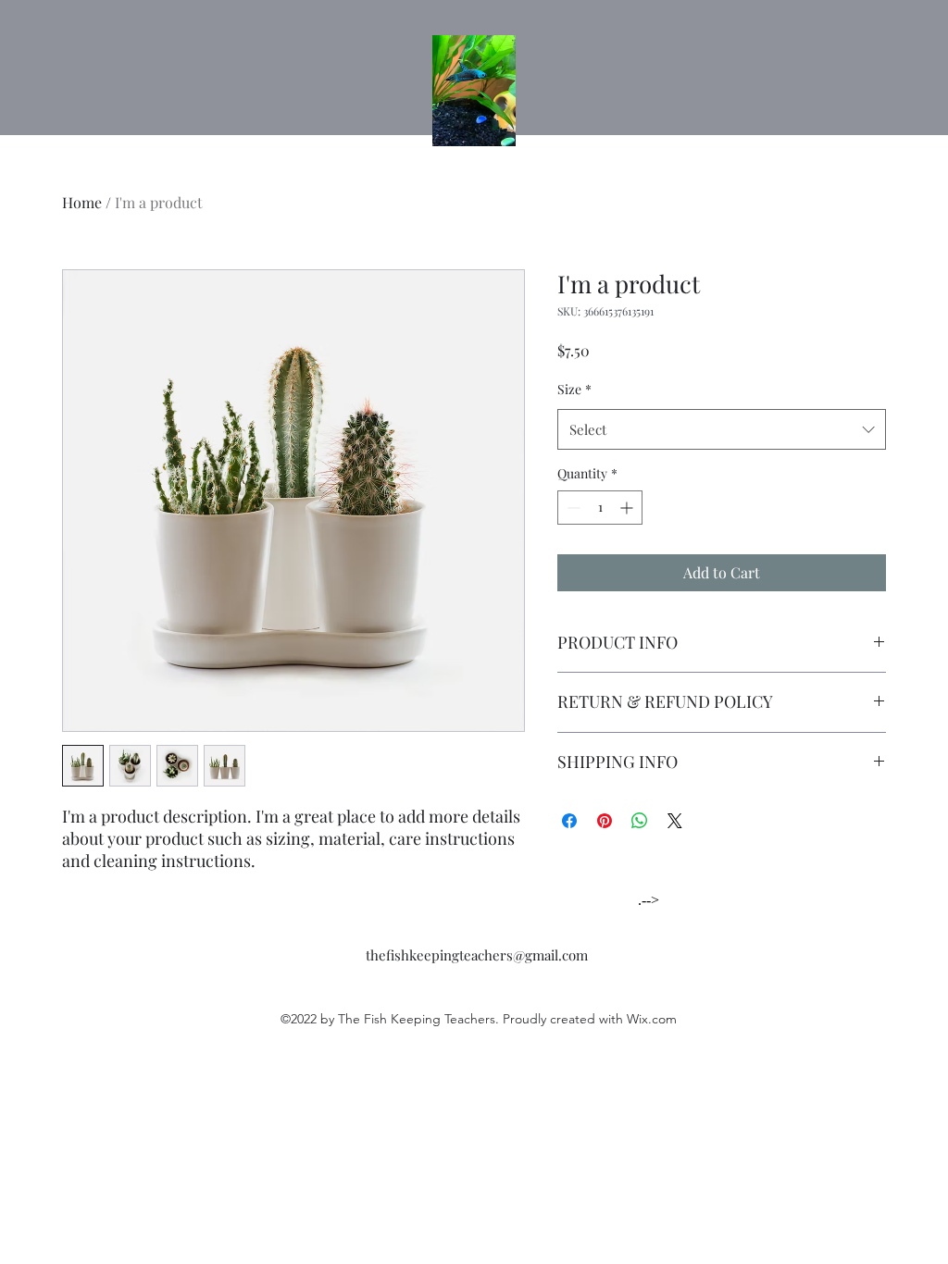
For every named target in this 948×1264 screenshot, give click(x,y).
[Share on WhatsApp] (640, 821)
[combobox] (721, 429)
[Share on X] (675, 821)
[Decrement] (571, 507)
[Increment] (628, 507)
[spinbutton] (600, 507)
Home (82, 202)
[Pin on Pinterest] (604, 821)
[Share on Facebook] (569, 821)
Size (574, 389)
